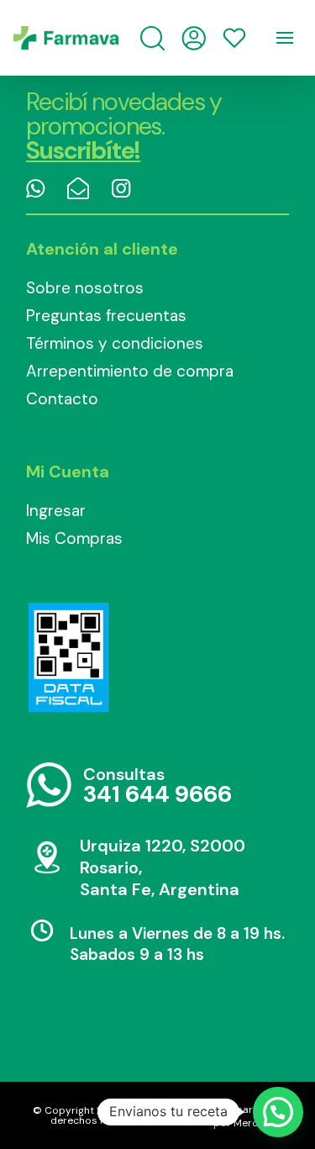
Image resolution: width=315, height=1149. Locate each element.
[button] (278, 1112)
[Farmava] (65, 37)
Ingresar (56, 510)
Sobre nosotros (85, 287)
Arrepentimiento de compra (130, 371)
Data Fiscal (68, 657)
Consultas (157, 786)
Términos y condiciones (114, 343)
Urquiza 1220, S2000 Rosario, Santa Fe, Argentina (162, 867)
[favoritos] (234, 38)
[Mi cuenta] (193, 38)
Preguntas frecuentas (106, 315)
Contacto (62, 398)
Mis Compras (74, 538)
